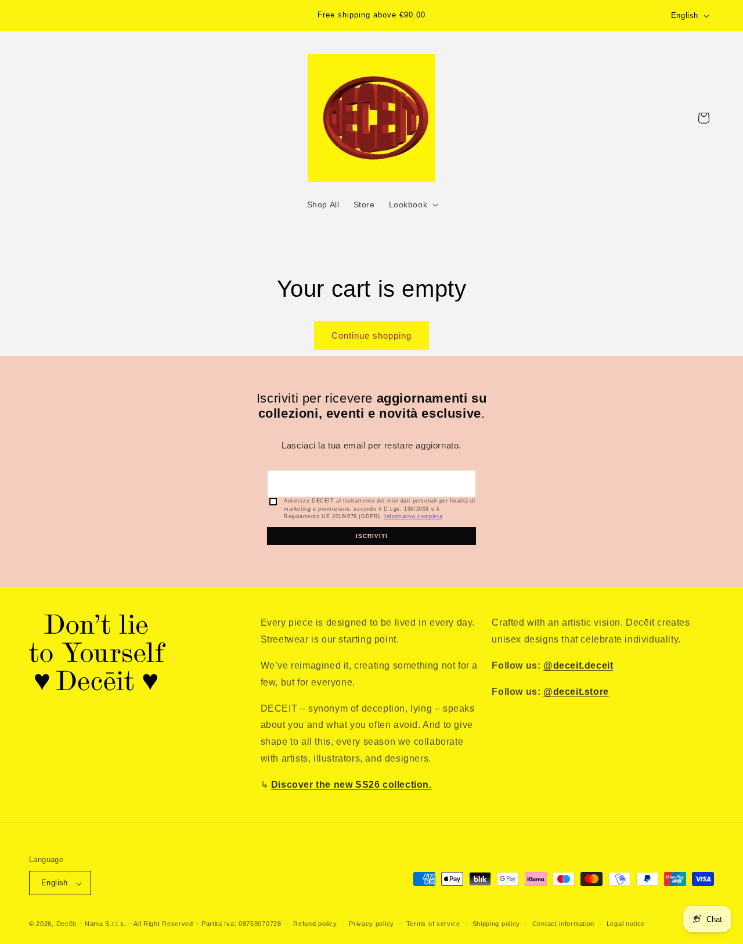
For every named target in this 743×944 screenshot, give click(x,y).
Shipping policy (497, 923)
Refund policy (315, 923)
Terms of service (433, 923)
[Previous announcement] (238, 16)
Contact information (563, 923)
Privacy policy (371, 923)
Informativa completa (413, 516)
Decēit (66, 924)
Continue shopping (371, 335)
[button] (412, 204)
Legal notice (626, 923)
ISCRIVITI (372, 536)
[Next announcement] (504, 16)
